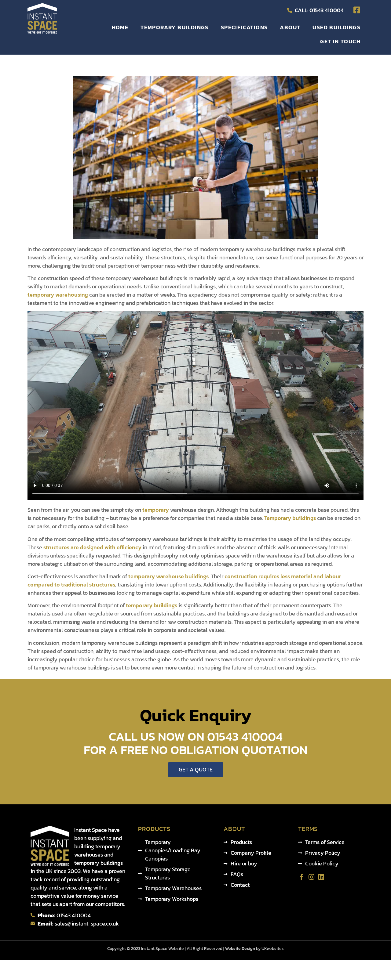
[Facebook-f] (301, 877)
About (290, 27)
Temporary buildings (290, 518)
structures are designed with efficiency (92, 547)
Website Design (239, 948)
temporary (155, 510)
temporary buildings (151, 605)
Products (154, 828)
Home (120, 27)
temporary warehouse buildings (168, 576)
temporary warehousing (57, 295)
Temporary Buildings (175, 27)
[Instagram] (311, 877)
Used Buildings (336, 27)
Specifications (244, 27)
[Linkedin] (321, 877)
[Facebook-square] (356, 10)
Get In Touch (340, 41)
